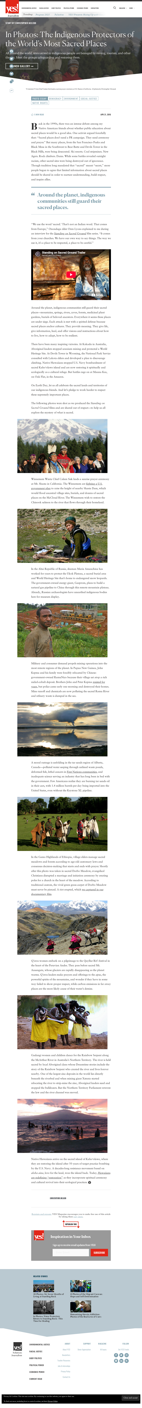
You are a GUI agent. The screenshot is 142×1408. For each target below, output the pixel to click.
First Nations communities (82, 772)
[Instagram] (127, 1355)
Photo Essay (39, 98)
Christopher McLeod (25, 23)
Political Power (69, 8)
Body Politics (56, 8)
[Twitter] (121, 1355)
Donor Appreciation (84, 1349)
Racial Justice (44, 8)
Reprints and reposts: (42, 1214)
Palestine (59, 14)
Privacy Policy (65, 1371)
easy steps (78, 1217)
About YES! (66, 1349)
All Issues (103, 1349)
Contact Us (66, 1376)
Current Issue (35, 1378)
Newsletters (95, 8)
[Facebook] (116, 1355)
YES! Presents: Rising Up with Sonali (87, 14)
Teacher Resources (63, 1360)
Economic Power (82, 8)
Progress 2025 (43, 14)
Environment (71, 98)
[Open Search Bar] (115, 8)
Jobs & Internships (64, 1365)
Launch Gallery (20, 66)
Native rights (40, 103)
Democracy (55, 98)
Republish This (71, 1224)
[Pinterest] (116, 1361)
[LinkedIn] (121, 1361)
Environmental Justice (29, 8)
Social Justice (89, 98)
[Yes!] (12, 7)
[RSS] (127, 1361)
